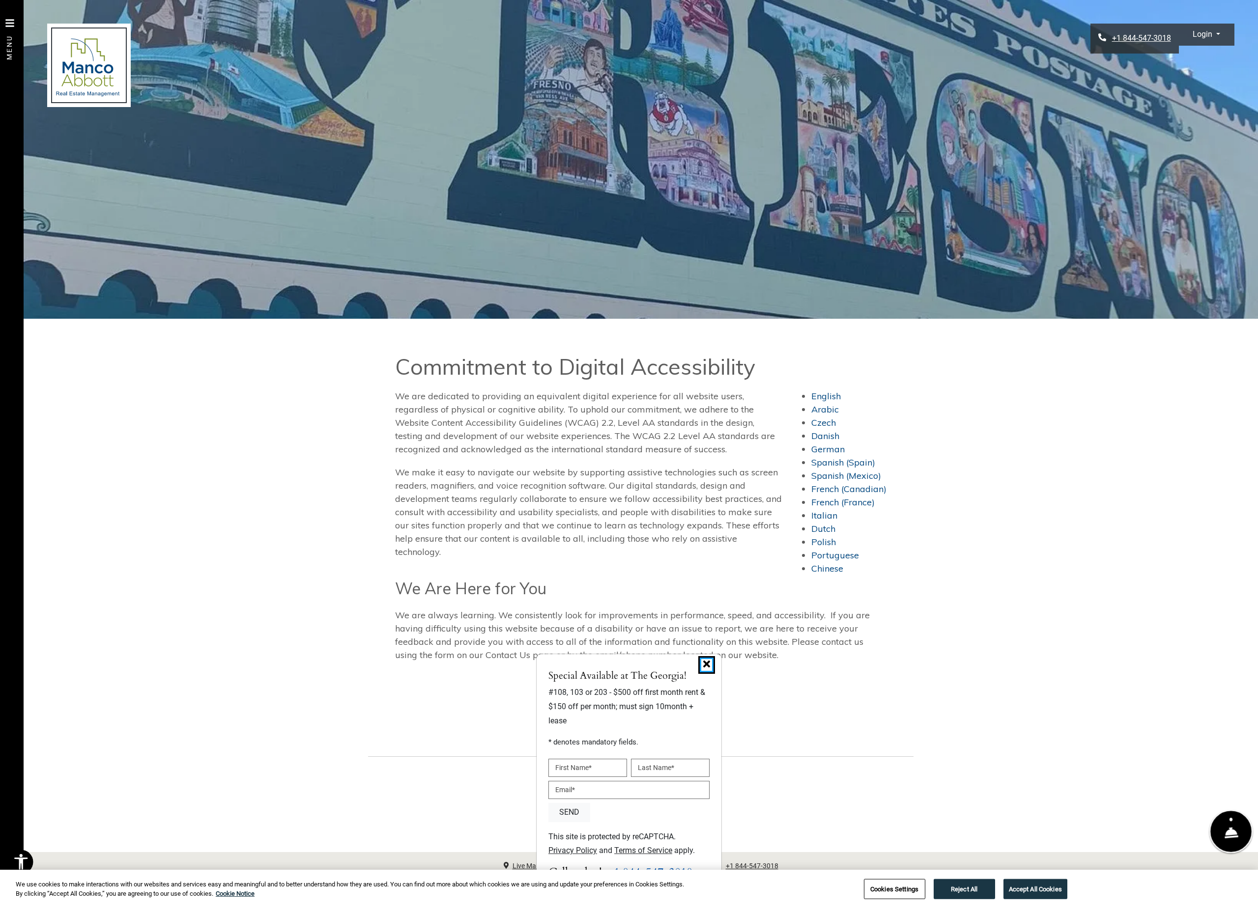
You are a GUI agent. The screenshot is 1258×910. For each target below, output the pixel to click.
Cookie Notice (235, 893)
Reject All (964, 889)
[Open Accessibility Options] (21, 864)
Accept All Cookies (1035, 889)
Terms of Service (643, 850)
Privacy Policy (572, 850)
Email (565, 790)
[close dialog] (707, 665)
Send (569, 812)
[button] (1206, 34)
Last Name (656, 768)
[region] (629, 890)
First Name (573, 768)
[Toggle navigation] (10, 34)
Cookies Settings (894, 889)
